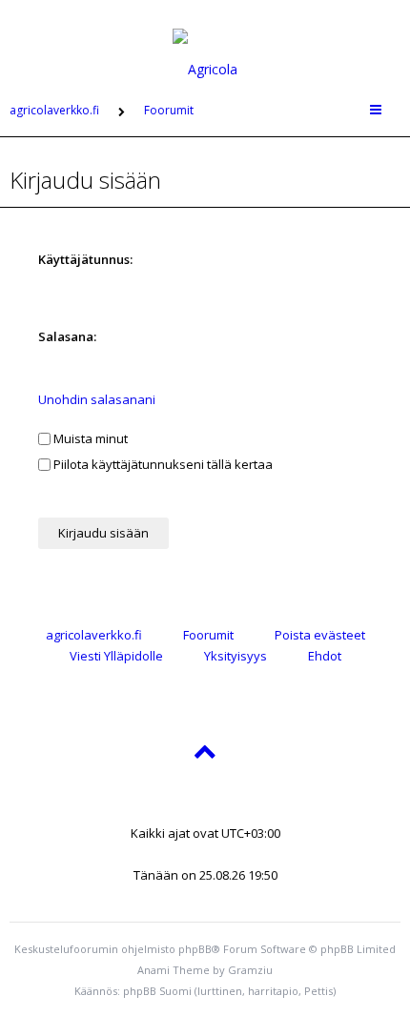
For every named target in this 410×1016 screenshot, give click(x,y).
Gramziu (250, 970)
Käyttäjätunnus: (85, 259)
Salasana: (67, 336)
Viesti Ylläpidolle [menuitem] (116, 655)
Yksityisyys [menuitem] (235, 655)
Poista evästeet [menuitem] (320, 634)
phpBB (195, 949)
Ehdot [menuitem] (324, 655)
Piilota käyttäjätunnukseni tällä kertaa (162, 464)
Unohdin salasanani (96, 399)
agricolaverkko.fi (94, 634)
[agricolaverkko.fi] (205, 42)
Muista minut (89, 438)
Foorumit (208, 634)
